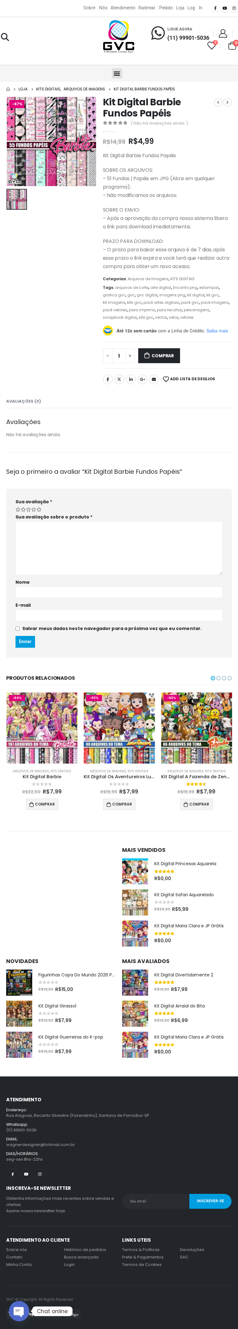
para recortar (169, 310)
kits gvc (134, 302)
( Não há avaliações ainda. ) (159, 123)
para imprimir (142, 310)
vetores (187, 317)
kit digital (196, 295)
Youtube (26, 1174)
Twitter (119, 379)
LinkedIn (131, 379)
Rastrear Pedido (156, 7)
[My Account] (223, 33)
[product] (135, 871)
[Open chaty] (19, 1311)
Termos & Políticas (141, 1250)
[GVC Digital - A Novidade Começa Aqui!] (118, 37)
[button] (117, 73)
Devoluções (192, 1250)
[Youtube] (225, 8)
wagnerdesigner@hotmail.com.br (40, 1145)
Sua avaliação (33, 502)
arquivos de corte (131, 287)
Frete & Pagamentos (143, 1257)
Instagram (40, 1174)
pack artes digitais (161, 302)
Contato (14, 1257)
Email (154, 379)
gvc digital (147, 295)
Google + (143, 379)
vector (161, 317)
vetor (173, 317)
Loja (180, 7)
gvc (131, 295)
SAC (184, 1257)
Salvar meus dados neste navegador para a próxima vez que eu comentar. (112, 628)
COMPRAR (163, 356)
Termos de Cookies (142, 1264)
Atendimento (123, 7)
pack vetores (115, 310)
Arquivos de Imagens (148, 278)
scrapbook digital (120, 317)
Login (69, 1264)
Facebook (108, 379)
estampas (209, 287)
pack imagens (215, 302)
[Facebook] (215, 8)
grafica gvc (114, 295)
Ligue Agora (179, 29)
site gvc (146, 317)
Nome (22, 582)
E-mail (23, 605)
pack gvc (190, 302)
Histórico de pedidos (85, 1250)
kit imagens (114, 302)
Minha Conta (19, 1264)
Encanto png (185, 287)
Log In (194, 7)
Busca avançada (81, 1257)
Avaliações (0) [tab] (23, 401)
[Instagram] (234, 8)
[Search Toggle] (5, 37)
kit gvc (212, 295)
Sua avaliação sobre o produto (53, 517)
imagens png (172, 295)
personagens (196, 310)
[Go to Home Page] (8, 89)
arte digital (160, 287)
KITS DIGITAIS (182, 278)
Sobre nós (95, 7)
